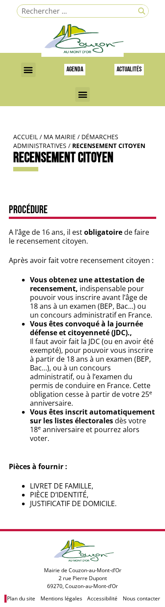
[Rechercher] (141, 11)
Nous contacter (141, 598)
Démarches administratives (65, 141)
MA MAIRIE (60, 137)
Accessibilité (102, 598)
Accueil (25, 137)
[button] (28, 70)
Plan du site (21, 598)
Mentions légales (61, 598)
